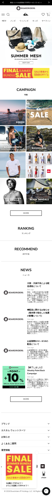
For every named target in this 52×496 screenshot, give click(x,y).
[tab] (10, 63)
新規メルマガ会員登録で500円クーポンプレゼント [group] (26, 3)
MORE (26, 213)
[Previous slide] (3, 3)
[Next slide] (49, 3)
